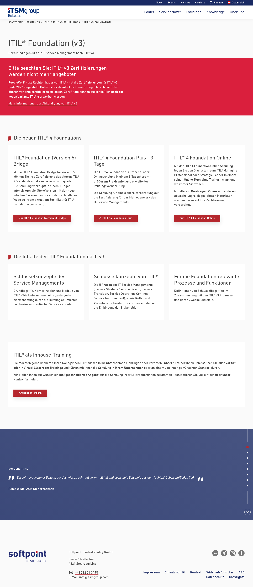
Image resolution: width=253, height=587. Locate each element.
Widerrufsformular (219, 572)
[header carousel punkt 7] (247, 485)
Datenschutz (215, 577)
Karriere (200, 2)
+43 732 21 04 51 (86, 572)
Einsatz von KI (175, 572)
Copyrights (237, 577)
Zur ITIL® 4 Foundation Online (197, 218)
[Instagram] (233, 553)
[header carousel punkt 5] (247, 474)
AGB (241, 572)
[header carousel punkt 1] (247, 452)
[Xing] (224, 553)
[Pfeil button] (247, 512)
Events (172, 2)
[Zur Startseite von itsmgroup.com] (23, 12)
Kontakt (185, 2)
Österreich (238, 2)
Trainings (193, 12)
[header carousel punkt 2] (247, 458)
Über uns (237, 12)
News (159, 2)
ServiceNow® (170, 12)
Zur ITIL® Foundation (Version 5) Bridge (42, 218)
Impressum (151, 572)
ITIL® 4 (34, 97)
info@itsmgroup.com (94, 577)
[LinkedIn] (215, 553)
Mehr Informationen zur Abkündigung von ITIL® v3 (42, 103)
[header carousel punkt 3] (247, 463)
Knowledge (215, 12)
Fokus (149, 12)
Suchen (218, 2)
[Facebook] (241, 553)
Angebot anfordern (30, 393)
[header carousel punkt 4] (247, 469)
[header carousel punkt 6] (247, 480)
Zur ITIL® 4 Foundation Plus (115, 218)
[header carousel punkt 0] (247, 447)
